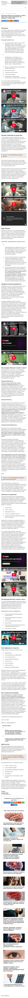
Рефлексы (4, 2)
